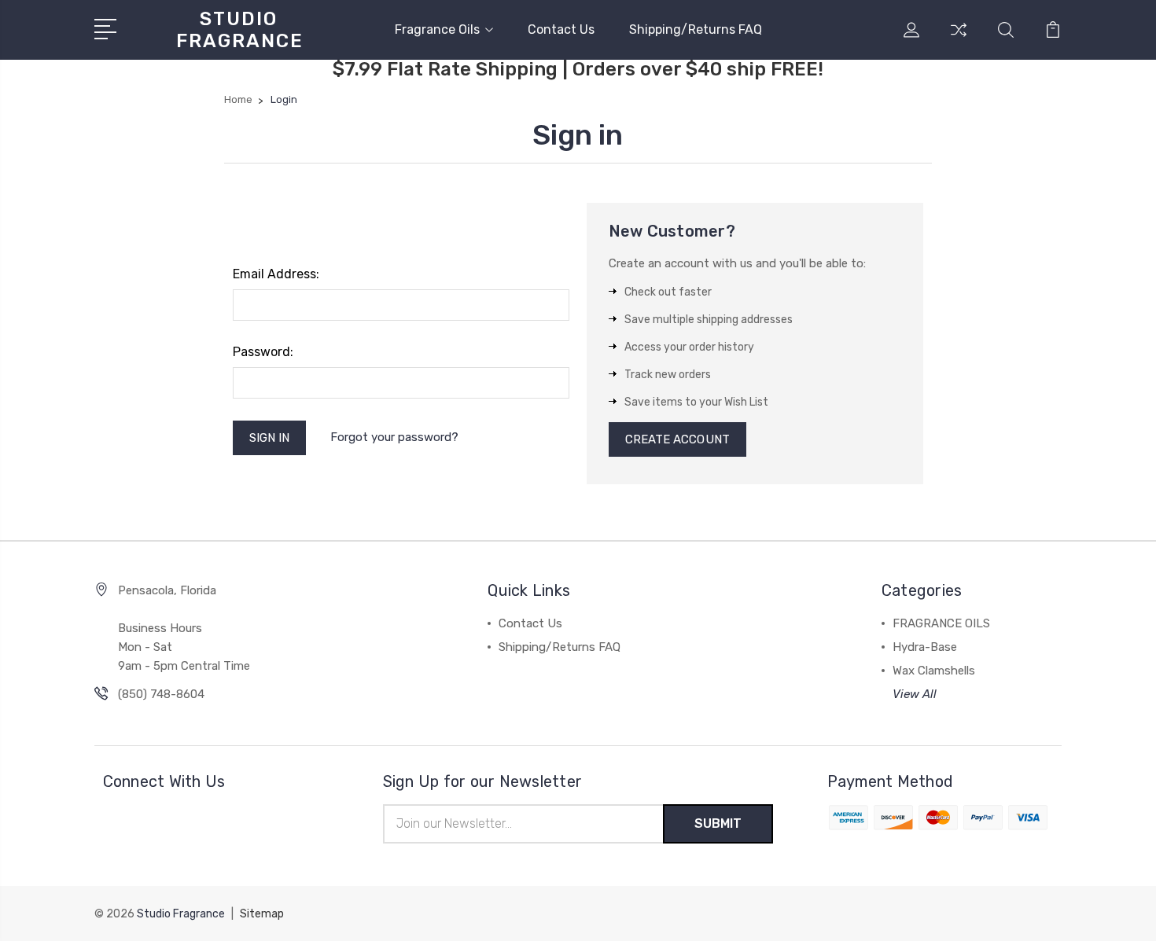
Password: (263, 351)
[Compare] (958, 39)
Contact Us (561, 29)
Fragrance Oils (437, 29)
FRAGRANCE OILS (941, 623)
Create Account (677, 439)
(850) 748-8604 (161, 694)
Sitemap (262, 914)
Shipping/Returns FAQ (695, 29)
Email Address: (276, 273)
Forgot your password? (394, 437)
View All (915, 694)
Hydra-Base (925, 647)
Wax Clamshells (934, 670)
